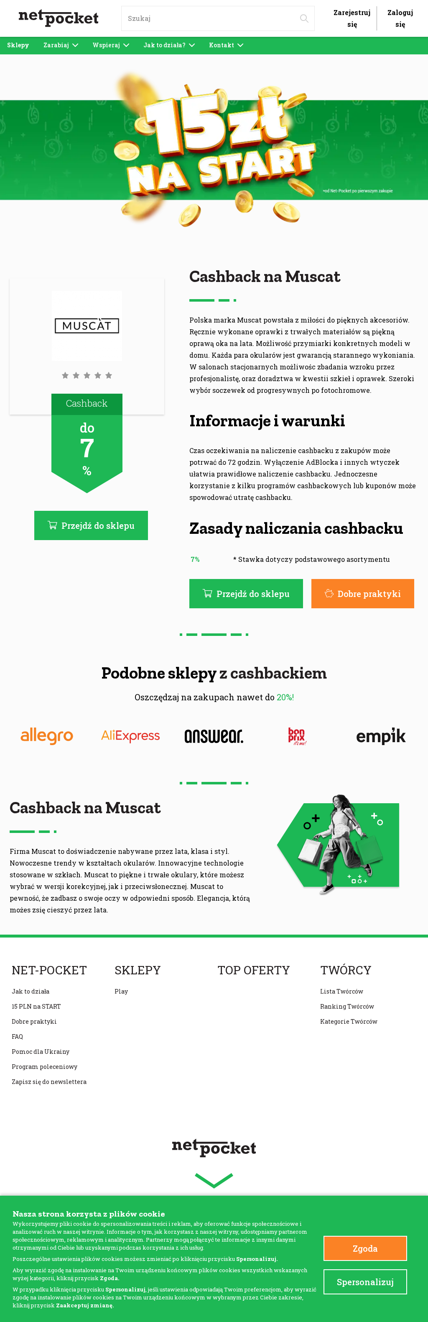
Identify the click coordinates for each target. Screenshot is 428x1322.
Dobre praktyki (369, 593)
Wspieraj (106, 45)
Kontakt (221, 45)
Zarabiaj (56, 45)
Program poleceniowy (44, 1067)
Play (121, 991)
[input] (218, 18)
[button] (87, 375)
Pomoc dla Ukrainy (40, 1052)
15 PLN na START (36, 1006)
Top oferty (253, 970)
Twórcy (346, 970)
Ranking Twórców (347, 1006)
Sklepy (18, 45)
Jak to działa (30, 991)
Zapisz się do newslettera (49, 1082)
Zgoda (365, 1248)
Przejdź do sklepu (253, 593)
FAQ (17, 1036)
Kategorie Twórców (348, 1021)
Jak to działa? (164, 45)
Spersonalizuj (365, 1281)
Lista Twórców (341, 991)
